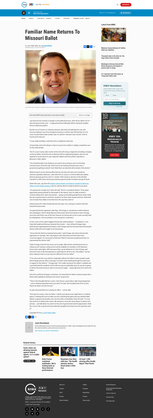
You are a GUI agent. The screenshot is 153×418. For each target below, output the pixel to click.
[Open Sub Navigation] (26, 18)
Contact (62, 388)
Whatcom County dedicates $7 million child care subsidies (113, 49)
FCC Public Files (110, 401)
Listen (57, 18)
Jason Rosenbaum (46, 46)
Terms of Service (111, 393)
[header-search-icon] (117, 5)
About (87, 18)
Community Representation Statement (114, 389)
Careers (85, 396)
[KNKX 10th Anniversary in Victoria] (114, 123)
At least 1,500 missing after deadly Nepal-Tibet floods (87, 361)
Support (66, 18)
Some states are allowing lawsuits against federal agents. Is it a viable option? (31, 352)
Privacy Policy (119, 106)
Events (48, 18)
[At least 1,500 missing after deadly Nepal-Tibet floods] (87, 351)
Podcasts (40, 18)
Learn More (114, 155)
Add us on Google (84, 115)
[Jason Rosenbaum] (29, 327)
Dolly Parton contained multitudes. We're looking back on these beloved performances (49, 364)
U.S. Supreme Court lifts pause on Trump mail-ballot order (112, 75)
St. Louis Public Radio (48, 313)
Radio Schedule (64, 400)
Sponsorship (86, 400)
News (23, 18)
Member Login (78, 18)
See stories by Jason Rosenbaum (47, 331)
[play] (23, 13)
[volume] (29, 13)
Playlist (85, 384)
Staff (61, 392)
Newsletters (86, 392)
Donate (126, 4)
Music (31, 18)
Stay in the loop (114, 103)
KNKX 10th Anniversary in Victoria (114, 139)
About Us (62, 384)
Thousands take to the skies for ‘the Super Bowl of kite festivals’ (112, 57)
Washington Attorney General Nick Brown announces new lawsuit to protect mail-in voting (112, 66)
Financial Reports (111, 384)
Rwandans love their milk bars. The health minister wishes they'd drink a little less (69, 363)
